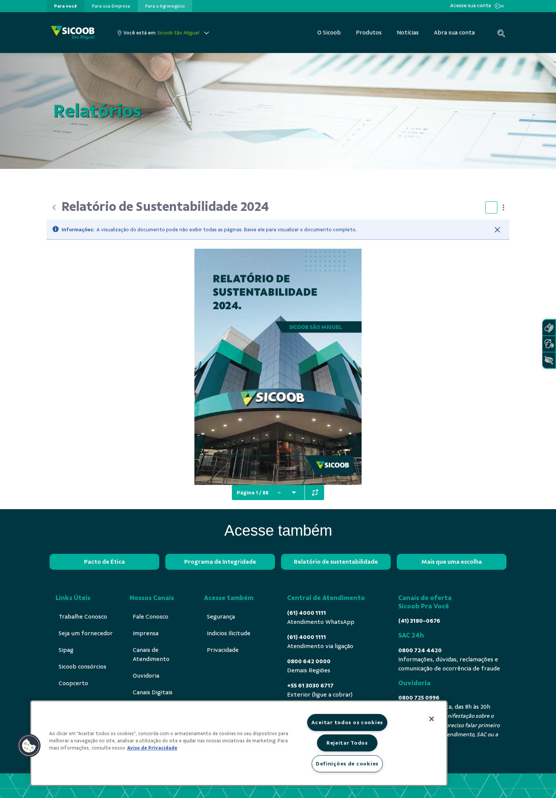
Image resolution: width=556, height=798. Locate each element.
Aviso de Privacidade (152, 748)
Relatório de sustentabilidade (336, 561)
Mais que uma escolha (451, 561)
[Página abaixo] (293, 492)
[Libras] (548, 327)
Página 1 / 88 (253, 493)
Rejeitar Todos (347, 743)
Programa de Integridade (220, 561)
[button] (29, 746)
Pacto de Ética (104, 561)
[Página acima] (279, 492)
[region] (238, 743)
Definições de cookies (347, 764)
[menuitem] (65, 6)
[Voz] (548, 344)
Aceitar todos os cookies (347, 722)
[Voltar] (54, 207)
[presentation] (65, 6)
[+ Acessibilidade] (548, 360)
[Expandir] (315, 492)
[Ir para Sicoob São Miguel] (73, 33)
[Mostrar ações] (503, 207)
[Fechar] (497, 230)
